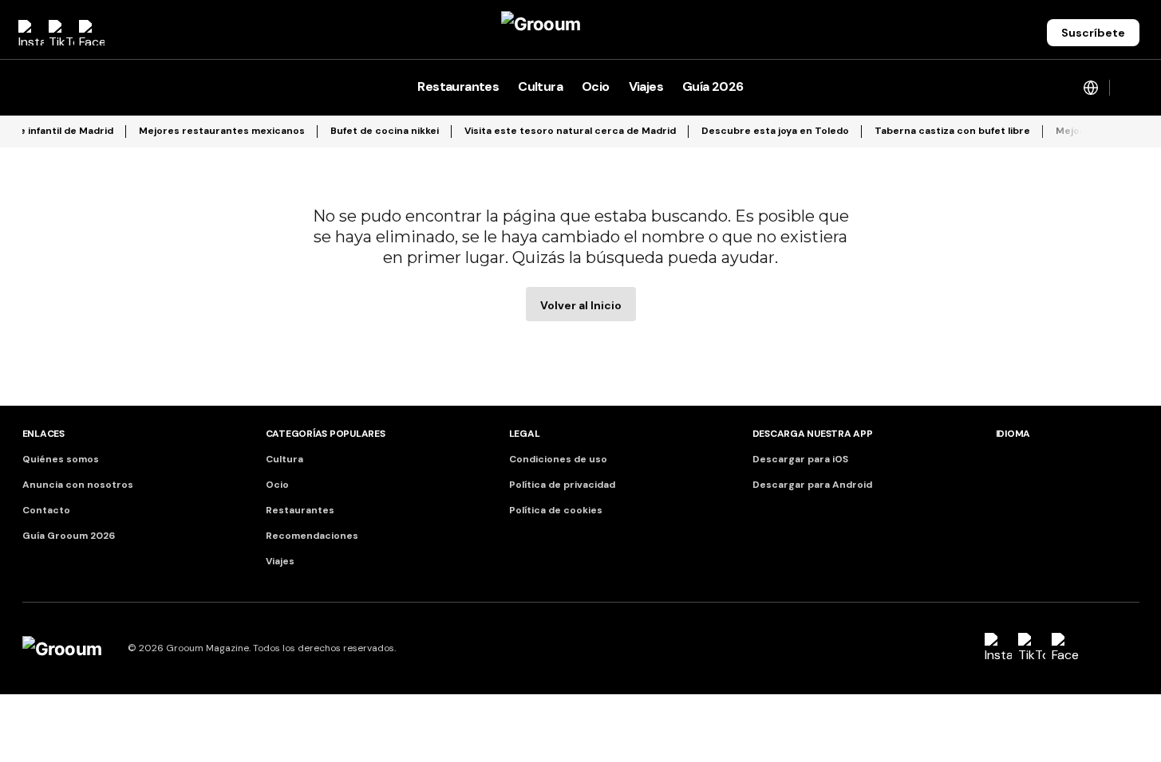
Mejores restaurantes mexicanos (222, 130)
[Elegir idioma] (1091, 88)
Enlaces (43, 433)
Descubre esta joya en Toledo (775, 130)
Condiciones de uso (558, 459)
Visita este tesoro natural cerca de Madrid (570, 130)
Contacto (46, 510)
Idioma (1013, 433)
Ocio (277, 484)
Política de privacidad (562, 484)
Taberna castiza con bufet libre (952, 130)
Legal (524, 433)
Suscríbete (1093, 33)
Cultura (284, 459)
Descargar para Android (812, 484)
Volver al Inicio (581, 305)
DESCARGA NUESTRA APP (812, 433)
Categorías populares (325, 433)
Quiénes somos (60, 459)
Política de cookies (555, 510)
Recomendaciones (312, 535)
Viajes (280, 561)
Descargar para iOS (800, 459)
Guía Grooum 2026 (68, 535)
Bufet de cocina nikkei (384, 130)
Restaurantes (300, 510)
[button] (30, 87)
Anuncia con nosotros (77, 484)
